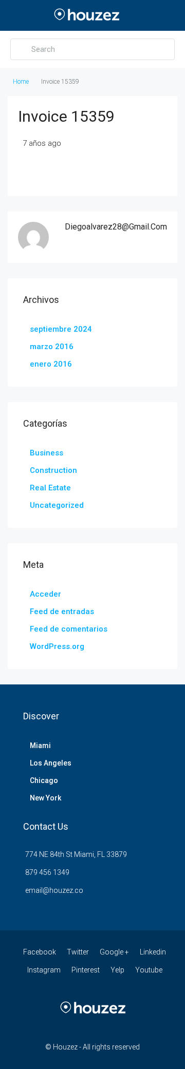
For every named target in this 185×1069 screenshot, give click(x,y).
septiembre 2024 (61, 329)
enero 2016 (51, 364)
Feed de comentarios (68, 629)
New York (45, 798)
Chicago (44, 780)
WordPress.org (57, 646)
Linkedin (153, 952)
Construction (53, 470)
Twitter (78, 952)
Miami (40, 745)
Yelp (117, 970)
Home (21, 81)
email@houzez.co (54, 890)
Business (46, 452)
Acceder (45, 594)
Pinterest (85, 970)
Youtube (148, 970)
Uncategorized (57, 505)
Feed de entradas (62, 611)
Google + (114, 952)
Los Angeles (50, 763)
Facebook (39, 952)
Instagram (44, 970)
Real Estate (50, 487)
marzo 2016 (51, 346)
